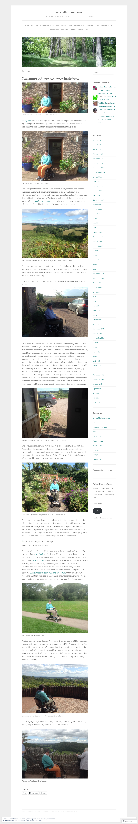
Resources (54, 29)
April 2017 (96, 310)
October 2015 (97, 384)
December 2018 (98, 237)
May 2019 (96, 223)
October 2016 (97, 333)
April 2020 (96, 182)
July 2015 (96, 398)
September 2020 (99, 172)
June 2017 (96, 301)
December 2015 (98, 375)
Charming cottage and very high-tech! (51, 78)
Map (70, 25)
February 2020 (98, 186)
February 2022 (98, 163)
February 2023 (98, 154)
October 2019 (97, 205)
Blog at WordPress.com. (31, 812)
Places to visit (107, 25)
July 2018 (96, 255)
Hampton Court (38, 560)
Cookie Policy (38, 820)
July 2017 (96, 297)
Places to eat (79, 25)
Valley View (27, 120)
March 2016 (97, 366)
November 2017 (98, 278)
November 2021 (98, 168)
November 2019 (98, 200)
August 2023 (97, 145)
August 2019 (97, 214)
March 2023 (97, 149)
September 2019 (98, 209)
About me (34, 25)
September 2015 (98, 389)
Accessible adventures (49, 25)
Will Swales (103, 103)
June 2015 (96, 402)
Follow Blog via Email (102, 484)
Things (73, 29)
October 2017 (97, 283)
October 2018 (97, 241)
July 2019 (96, 218)
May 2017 (96, 306)
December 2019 (98, 195)
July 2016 (96, 347)
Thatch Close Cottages (43, 201)
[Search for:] (103, 72)
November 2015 (98, 379)
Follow (97, 511)
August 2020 (97, 177)
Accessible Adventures (101, 418)
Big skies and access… (106, 116)
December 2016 (98, 324)
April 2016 (96, 361)
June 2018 (96, 260)
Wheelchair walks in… (107, 87)
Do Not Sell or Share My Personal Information (59, 812)
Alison (38, 115)
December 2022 (98, 159)
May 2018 (96, 264)
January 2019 (97, 232)
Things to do (83, 29)
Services (64, 29)
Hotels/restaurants (100, 427)
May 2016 (96, 356)
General (95, 422)
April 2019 (96, 228)
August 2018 (97, 251)
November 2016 (98, 329)
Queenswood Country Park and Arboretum (48, 573)
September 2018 (98, 246)
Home (27, 25)
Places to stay (93, 25)
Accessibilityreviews (102, 470)
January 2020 (97, 191)
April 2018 (96, 269)
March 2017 (97, 315)
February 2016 (98, 370)
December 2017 (98, 274)
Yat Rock (39, 554)
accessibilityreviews (69, 12)
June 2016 (96, 352)
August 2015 (97, 393)
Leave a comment (50, 115)
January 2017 (97, 320)
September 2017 (98, 287)
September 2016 (98, 338)
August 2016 (97, 343)
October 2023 (97, 140)
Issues (64, 25)
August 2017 (97, 292)
